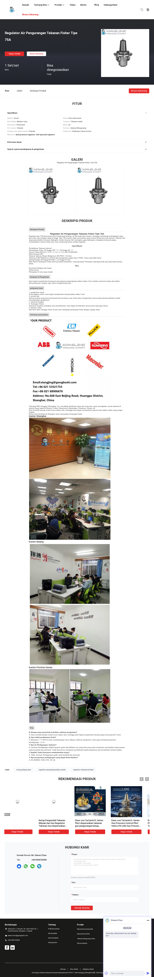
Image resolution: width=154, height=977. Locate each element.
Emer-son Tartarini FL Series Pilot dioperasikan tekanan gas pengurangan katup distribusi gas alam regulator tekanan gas (21, 826)
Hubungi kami (52, 942)
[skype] (39, 866)
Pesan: (74, 854)
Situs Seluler (74, 969)
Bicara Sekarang (36, 54)
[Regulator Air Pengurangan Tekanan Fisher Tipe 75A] (125, 53)
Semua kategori (82, 943)
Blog (96, 4)
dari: (74, 882)
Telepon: (75, 895)
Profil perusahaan (54, 929)
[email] (19, 866)
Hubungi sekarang (81, 908)
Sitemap (63, 969)
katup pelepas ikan (24, 770)
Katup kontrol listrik (83, 934)
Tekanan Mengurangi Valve (86, 939)
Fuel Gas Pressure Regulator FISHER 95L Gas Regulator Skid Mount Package (130, 823)
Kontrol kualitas (53, 938)
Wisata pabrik (52, 933)
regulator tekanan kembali (83, 770)
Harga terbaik (14, 54)
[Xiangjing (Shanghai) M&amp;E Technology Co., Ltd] (12, 9)
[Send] (148, 973)
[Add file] (106, 973)
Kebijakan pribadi (88, 969)
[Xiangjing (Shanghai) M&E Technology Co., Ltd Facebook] (7, 947)
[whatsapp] (26, 866)
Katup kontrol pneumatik (85, 929)
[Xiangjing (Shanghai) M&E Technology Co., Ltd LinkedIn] (12, 947)
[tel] (46, 866)
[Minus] (148, 920)
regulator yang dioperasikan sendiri (52, 770)
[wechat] (32, 866)
